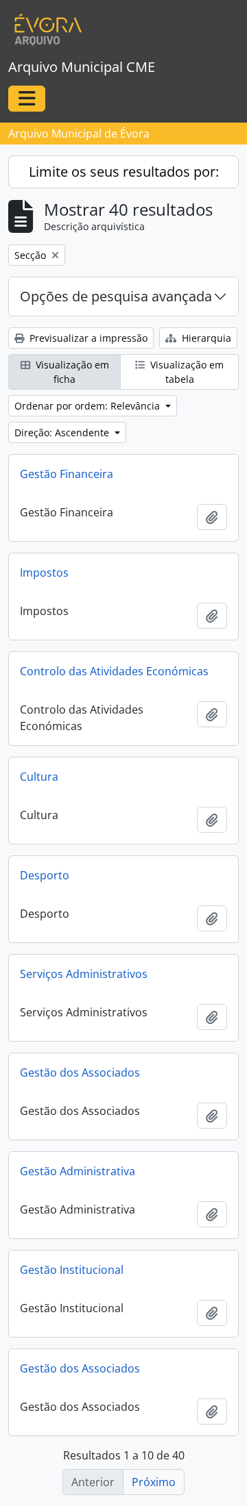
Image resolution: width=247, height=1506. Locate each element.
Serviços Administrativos (84, 973)
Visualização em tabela (186, 372)
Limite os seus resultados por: (124, 171)
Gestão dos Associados (80, 1072)
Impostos (44, 572)
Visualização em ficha (71, 372)
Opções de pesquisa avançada (116, 296)
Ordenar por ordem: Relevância (88, 405)
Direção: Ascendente (63, 432)
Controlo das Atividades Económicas (114, 671)
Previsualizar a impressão (87, 337)
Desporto (44, 875)
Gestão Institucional (72, 1269)
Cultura (39, 776)
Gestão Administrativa (77, 1171)
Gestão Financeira (66, 473)
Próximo (154, 1482)
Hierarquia (205, 337)
